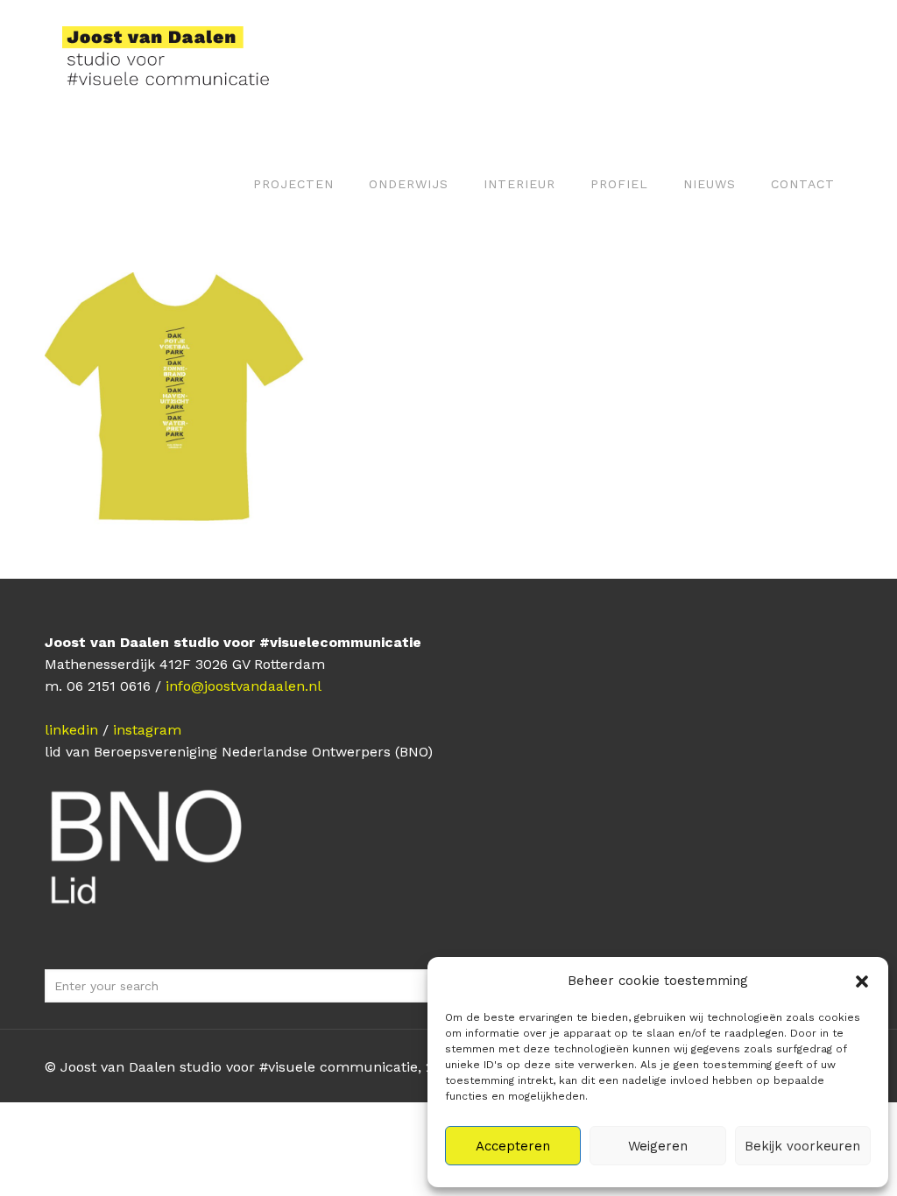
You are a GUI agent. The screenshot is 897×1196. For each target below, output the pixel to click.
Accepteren (513, 1146)
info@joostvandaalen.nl (243, 686)
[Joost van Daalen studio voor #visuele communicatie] (176, 61)
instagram (147, 729)
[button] (862, 981)
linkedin (71, 729)
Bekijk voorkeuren (802, 1146)
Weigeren (658, 1146)
